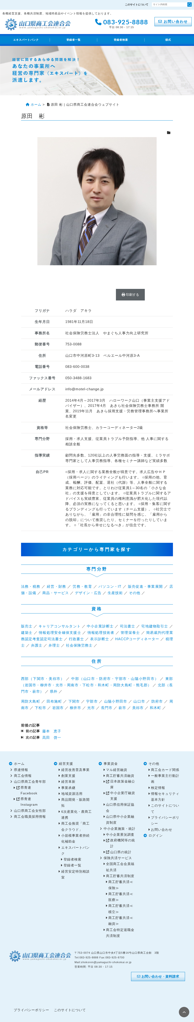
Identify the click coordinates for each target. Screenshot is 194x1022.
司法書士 (127, 626)
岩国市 (58, 708)
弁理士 (54, 645)
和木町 (155, 708)
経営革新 (68, 781)
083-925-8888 (125, 23)
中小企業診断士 (100, 626)
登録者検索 (121, 39)
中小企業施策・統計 (120, 829)
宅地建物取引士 (154, 626)
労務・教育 (82, 586)
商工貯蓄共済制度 (120, 876)
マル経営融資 (116, 770)
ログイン (156, 835)
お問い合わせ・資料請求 (159, 976)
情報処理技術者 (101, 633)
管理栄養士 (130, 633)
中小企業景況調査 (120, 834)
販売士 (26, 626)
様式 (168, 39)
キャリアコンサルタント (59, 626)
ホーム (19, 763)
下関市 (74, 701)
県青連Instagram (29, 801)
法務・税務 (30, 586)
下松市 (40, 708)
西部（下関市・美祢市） (43, 679)
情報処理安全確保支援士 (60, 633)
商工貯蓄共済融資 (120, 776)
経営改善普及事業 (75, 770)
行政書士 (76, 639)
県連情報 (21, 770)
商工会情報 (23, 776)
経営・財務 (56, 586)
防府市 (157, 701)
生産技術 (115, 593)
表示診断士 (99, 639)
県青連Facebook (29, 790)
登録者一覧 (73, 39)
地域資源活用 (72, 794)
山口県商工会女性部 (30, 811)
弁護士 (36, 645)
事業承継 (68, 788)
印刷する (132, 294)
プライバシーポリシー (31, 1010)
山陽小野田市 (115, 701)
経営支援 (66, 763)
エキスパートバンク (26, 39)
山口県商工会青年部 (30, 781)
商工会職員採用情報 (30, 816)
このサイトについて (136, 4)
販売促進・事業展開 (145, 586)
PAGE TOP (184, 1012)
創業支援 (68, 776)
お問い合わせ (175, 21)
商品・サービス (55, 593)
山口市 (139, 701)
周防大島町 (30, 701)
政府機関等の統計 (122, 843)
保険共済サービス (118, 858)
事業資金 (111, 763)
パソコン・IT (109, 586)
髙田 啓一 (51, 737)
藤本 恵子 (51, 731)
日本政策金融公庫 (122, 784)
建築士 (27, 633)
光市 (91, 708)
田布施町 (54, 701)
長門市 (106, 708)
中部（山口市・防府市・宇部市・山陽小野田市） (115, 679)
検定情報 (158, 788)
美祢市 (138, 708)
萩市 (122, 708)
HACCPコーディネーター (137, 639)
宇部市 (92, 701)
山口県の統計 (121, 852)
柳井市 (75, 708)
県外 (53, 691)
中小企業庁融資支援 (122, 795)
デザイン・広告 (88, 593)
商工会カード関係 (165, 770)
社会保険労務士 (79, 645)
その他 (134, 593)
